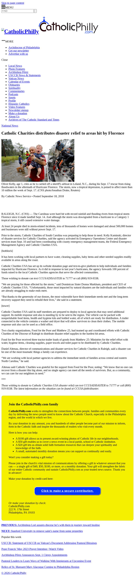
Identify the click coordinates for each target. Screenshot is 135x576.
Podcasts (13, 94)
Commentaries (16, 91)
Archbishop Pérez (18, 72)
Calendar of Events (19, 81)
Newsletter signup (18, 110)
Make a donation (17, 113)
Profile (12, 100)
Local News (15, 65)
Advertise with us (18, 53)
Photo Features (16, 68)
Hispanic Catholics (18, 103)
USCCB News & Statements (24, 75)
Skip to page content (12, 2)
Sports (11, 97)
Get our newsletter (18, 50)
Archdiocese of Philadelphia (24, 47)
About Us (13, 116)
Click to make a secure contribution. (67, 490)
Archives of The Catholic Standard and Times (33, 119)
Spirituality (14, 87)
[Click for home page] (49, 31)
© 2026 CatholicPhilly (13, 572)
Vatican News (16, 78)
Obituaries (14, 84)
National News (9, 125)
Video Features (16, 106)
